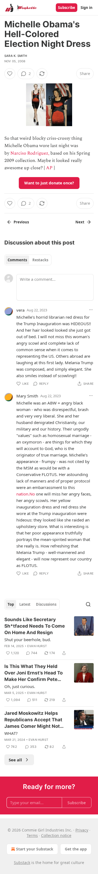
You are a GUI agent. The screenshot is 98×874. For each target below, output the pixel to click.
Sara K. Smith (15, 56)
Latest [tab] (24, 604)
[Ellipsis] (91, 309)
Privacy (81, 830)
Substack (22, 862)
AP (49, 167)
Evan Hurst (37, 646)
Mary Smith (27, 396)
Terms (32, 835)
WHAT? (11, 733)
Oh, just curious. (19, 686)
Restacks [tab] (40, 259)
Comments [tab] (17, 259)
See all (15, 759)
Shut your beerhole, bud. (27, 639)
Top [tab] (11, 604)
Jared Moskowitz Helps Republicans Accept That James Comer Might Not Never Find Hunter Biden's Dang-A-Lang (34, 719)
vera (20, 310)
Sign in (87, 7)
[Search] (88, 604)
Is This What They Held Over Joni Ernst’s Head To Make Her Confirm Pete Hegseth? (33, 673)
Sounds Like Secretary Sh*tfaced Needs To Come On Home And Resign (34, 626)
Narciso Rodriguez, (29, 153)
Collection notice (56, 835)
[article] (49, 636)
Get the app (76, 849)
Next (79, 222)
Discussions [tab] (46, 604)
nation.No (25, 494)
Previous (21, 222)
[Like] (9, 73)
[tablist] (27, 260)
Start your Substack (34, 849)
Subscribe (66, 7)
